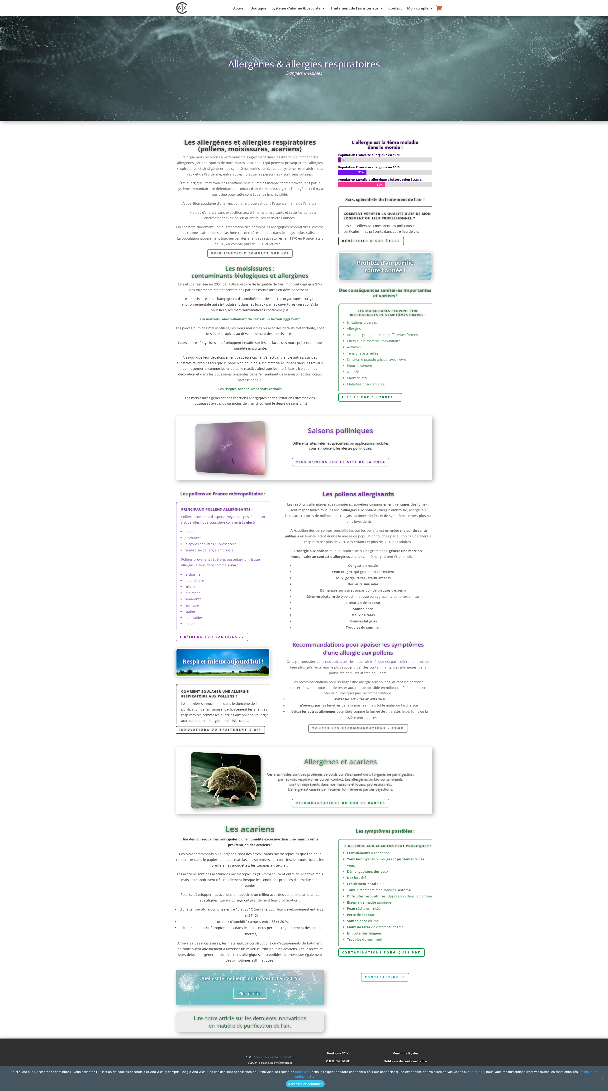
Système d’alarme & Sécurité (296, 8)
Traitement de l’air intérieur (354, 8)
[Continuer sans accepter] (602, 1078)
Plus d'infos (250, 993)
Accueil (239, 8)
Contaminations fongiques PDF (381, 952)
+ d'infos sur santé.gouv (212, 637)
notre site (302, 1072)
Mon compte (418, 8)
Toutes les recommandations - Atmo (358, 728)
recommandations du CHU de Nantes (340, 803)
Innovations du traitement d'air (220, 730)
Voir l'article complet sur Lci (250, 253)
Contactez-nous (385, 977)
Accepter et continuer (305, 1084)
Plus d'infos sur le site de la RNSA (340, 462)
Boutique (258, 8)
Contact (395, 8)
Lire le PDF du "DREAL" (370, 397)
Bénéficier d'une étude (371, 241)
